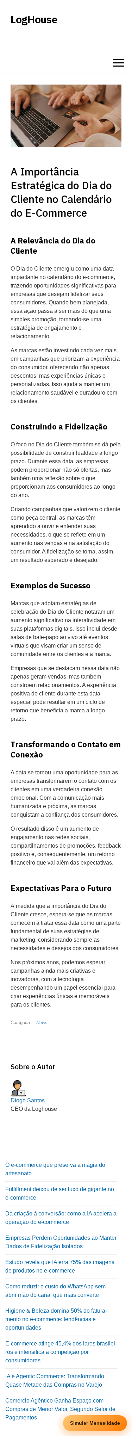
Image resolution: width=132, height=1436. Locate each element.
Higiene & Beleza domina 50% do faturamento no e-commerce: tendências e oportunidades (56, 1319)
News (42, 1022)
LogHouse (34, 19)
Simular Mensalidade (95, 1423)
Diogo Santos (28, 1100)
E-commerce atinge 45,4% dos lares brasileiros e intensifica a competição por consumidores (61, 1352)
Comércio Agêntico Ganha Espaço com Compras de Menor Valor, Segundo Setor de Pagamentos (60, 1409)
